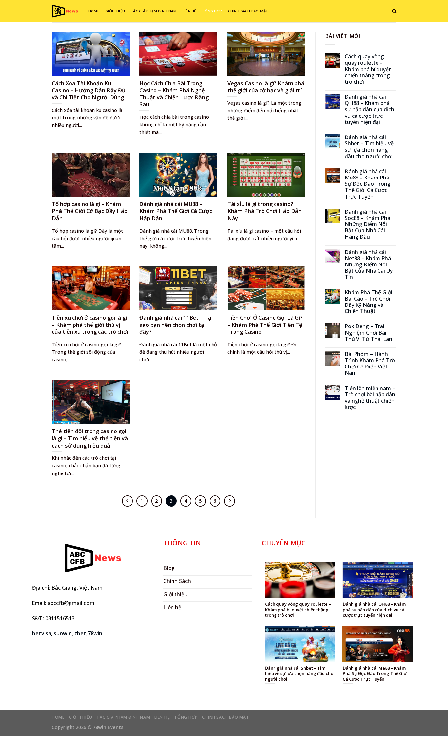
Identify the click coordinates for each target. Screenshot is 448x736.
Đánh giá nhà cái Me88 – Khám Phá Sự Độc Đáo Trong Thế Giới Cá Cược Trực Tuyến (368, 184)
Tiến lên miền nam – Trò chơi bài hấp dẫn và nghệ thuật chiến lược (370, 397)
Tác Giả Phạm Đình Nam (154, 11)
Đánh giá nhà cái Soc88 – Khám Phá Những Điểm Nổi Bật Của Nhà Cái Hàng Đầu (367, 224)
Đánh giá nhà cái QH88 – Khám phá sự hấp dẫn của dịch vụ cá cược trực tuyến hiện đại (369, 109)
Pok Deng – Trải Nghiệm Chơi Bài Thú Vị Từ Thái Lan (368, 332)
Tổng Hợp (212, 11)
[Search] (394, 11)
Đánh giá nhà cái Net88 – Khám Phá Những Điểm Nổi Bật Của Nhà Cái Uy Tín (369, 265)
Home (93, 11)
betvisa (41, 633)
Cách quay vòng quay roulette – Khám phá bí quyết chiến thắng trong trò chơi (368, 69)
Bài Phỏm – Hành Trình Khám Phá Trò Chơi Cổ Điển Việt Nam (370, 363)
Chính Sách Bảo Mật (248, 11)
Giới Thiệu (115, 11)
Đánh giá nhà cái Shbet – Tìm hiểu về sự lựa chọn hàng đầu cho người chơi (369, 146)
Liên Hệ (189, 11)
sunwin (63, 633)
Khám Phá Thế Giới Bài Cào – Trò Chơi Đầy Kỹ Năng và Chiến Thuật (368, 302)
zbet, (81, 633)
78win (95, 633)
